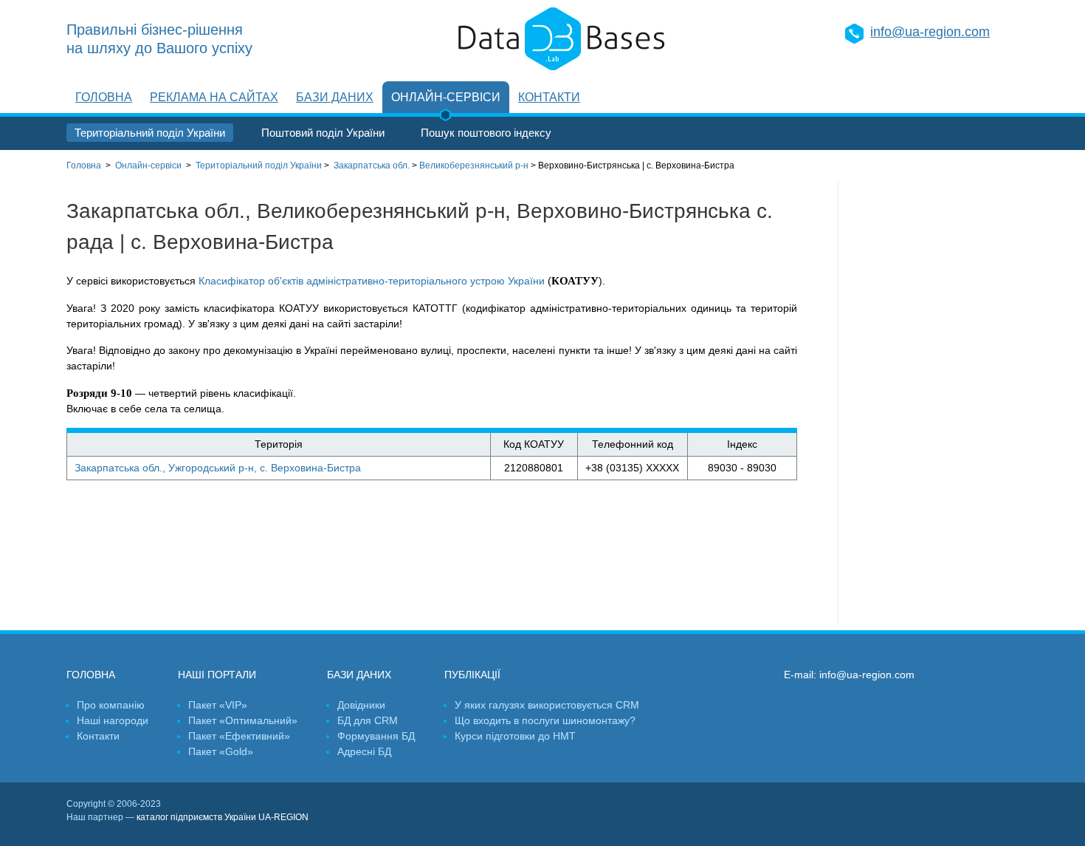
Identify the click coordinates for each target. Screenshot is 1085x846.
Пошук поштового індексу (486, 132)
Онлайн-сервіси (445, 97)
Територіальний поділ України (150, 132)
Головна (103, 97)
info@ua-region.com (930, 31)
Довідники (361, 705)
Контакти (549, 97)
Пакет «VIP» (217, 705)
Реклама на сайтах (214, 97)
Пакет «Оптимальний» (242, 720)
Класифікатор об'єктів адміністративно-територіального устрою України (372, 281)
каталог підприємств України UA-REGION (223, 817)
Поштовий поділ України (323, 132)
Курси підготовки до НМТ (515, 736)
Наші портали (217, 674)
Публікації (472, 674)
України (259, 165)
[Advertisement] (928, 402)
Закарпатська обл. (372, 165)
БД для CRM (367, 720)
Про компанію (111, 705)
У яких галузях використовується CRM (547, 705)
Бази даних (334, 97)
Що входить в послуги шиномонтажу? (545, 720)
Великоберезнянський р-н (473, 165)
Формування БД (376, 736)
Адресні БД (364, 751)
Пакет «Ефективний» (239, 736)
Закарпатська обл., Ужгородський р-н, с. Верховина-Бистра (218, 468)
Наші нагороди (112, 720)
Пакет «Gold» (220, 751)
